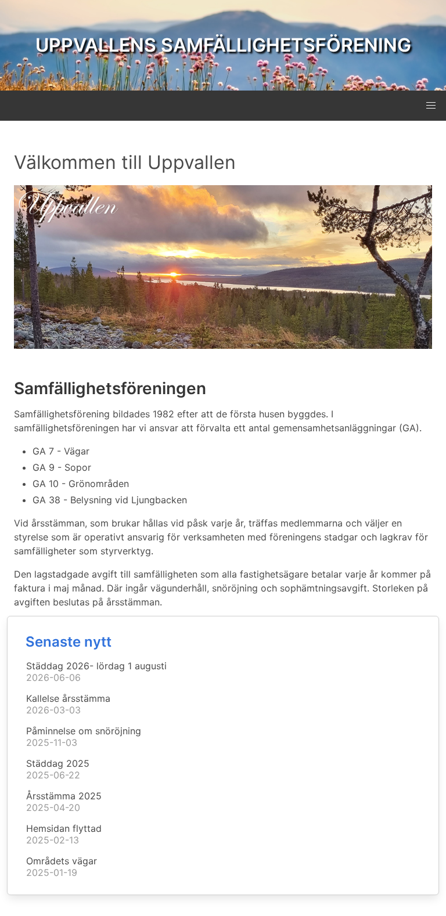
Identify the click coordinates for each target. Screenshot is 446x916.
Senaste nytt (69, 641)
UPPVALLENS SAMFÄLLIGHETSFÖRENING (223, 45)
